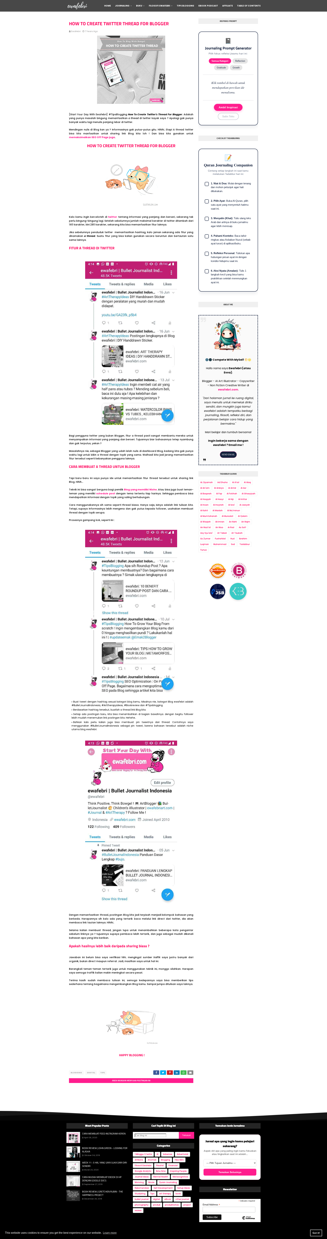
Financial (173, 1165)
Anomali (152, 1159)
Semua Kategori (220, 61)
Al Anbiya (219, 487)
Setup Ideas (183, 1187)
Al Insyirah (218, 504)
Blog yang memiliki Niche (140, 489)
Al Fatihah (232, 493)
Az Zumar (205, 538)
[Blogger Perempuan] (238, 570)
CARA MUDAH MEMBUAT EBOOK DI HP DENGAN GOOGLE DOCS (101, 1178)
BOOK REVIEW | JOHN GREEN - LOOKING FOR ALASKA (104, 1149)
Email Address (211, 1204)
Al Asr (243, 487)
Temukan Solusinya (230, 1172)
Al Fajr (219, 493)
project (187, 1204)
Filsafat (160, 1165)
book (178, 1193)
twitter (112, 217)
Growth (236, 67)
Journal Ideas (142, 1176)
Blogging (76, 1072)
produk (156, 1204)
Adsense (167, 1154)
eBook (167, 1199)
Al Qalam (242, 516)
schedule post (105, 493)
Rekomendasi (142, 1187)
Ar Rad (231, 527)
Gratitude (221, 67)
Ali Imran (219, 521)
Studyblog (140, 1193)
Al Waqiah (205, 521)
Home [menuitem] (107, 5)
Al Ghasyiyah (248, 493)
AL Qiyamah (206, 482)
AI (157, 1154)
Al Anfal (232, 487)
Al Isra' (231, 504)
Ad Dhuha (222, 482)
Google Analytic (143, 1171)
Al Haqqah (205, 499)
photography (142, 1204)
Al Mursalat (227, 516)
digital (91, 1072)
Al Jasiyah (244, 504)
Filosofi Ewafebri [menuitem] (159, 5)
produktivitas (172, 1204)
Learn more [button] (110, 1232)
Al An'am (204, 487)
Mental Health (160, 1176)
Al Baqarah (206, 493)
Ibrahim (243, 538)
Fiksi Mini (179, 1159)
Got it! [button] (316, 1232)
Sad (233, 544)
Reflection (240, 61)
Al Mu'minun (233, 510)
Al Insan (204, 504)
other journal (182, 1199)
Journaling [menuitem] (122, 5)
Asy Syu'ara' (206, 533)
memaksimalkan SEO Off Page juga (92, 137)
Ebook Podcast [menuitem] (208, 5)
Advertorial (182, 1154)
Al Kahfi (204, 510)
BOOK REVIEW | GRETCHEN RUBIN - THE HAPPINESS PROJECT (102, 1193)
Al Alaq (247, 482)
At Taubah (237, 533)
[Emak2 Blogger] (238, 591)
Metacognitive (180, 1176)
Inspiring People (178, 1171)
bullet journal (142, 1199)
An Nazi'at (205, 527)
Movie (151, 1182)
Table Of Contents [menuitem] (249, 5)
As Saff (242, 527)
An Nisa (219, 527)
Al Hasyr (219, 499)
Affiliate (139, 1159)
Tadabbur (244, 544)
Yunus (203, 549)
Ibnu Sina (161, 1171)
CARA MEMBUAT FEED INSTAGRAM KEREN (104, 1133)
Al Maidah (218, 510)
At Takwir (222, 533)
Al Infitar (242, 499)
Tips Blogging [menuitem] (185, 5)
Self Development (163, 1187)
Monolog (139, 1182)
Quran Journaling (168, 1182)
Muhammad (219, 544)
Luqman (204, 544)
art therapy (165, 1193)
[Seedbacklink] (217, 570)
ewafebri (76, 31)
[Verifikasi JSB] (217, 591)
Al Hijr (231, 499)
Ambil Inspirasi (228, 107)
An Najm (245, 521)
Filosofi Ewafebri (143, 1165)
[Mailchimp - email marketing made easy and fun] (248, 1220)
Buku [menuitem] (139, 5)
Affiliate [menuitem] (227, 5)
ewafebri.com (228, 390)
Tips (102, 1072)
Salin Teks (228, 116)
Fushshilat (220, 538)
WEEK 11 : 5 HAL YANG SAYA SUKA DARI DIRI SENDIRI (104, 1164)
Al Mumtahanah (208, 516)
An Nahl (233, 521)
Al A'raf (235, 482)
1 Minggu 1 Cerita (143, 1154)
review (138, 1210)
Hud (232, 538)
